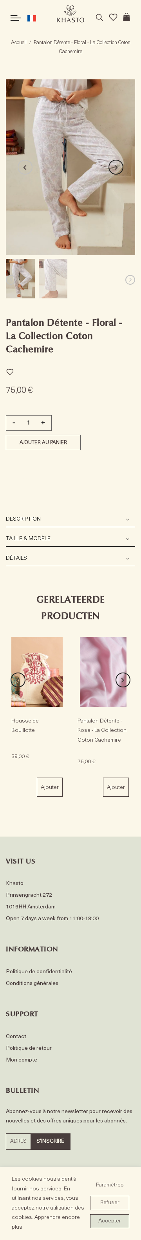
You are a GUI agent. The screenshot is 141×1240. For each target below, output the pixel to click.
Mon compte (21, 1060)
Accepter (109, 1221)
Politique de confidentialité (39, 972)
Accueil (19, 42)
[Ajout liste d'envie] (10, 371)
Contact (16, 1037)
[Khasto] (70, 14)
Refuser (109, 1203)
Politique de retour (29, 1048)
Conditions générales (32, 984)
